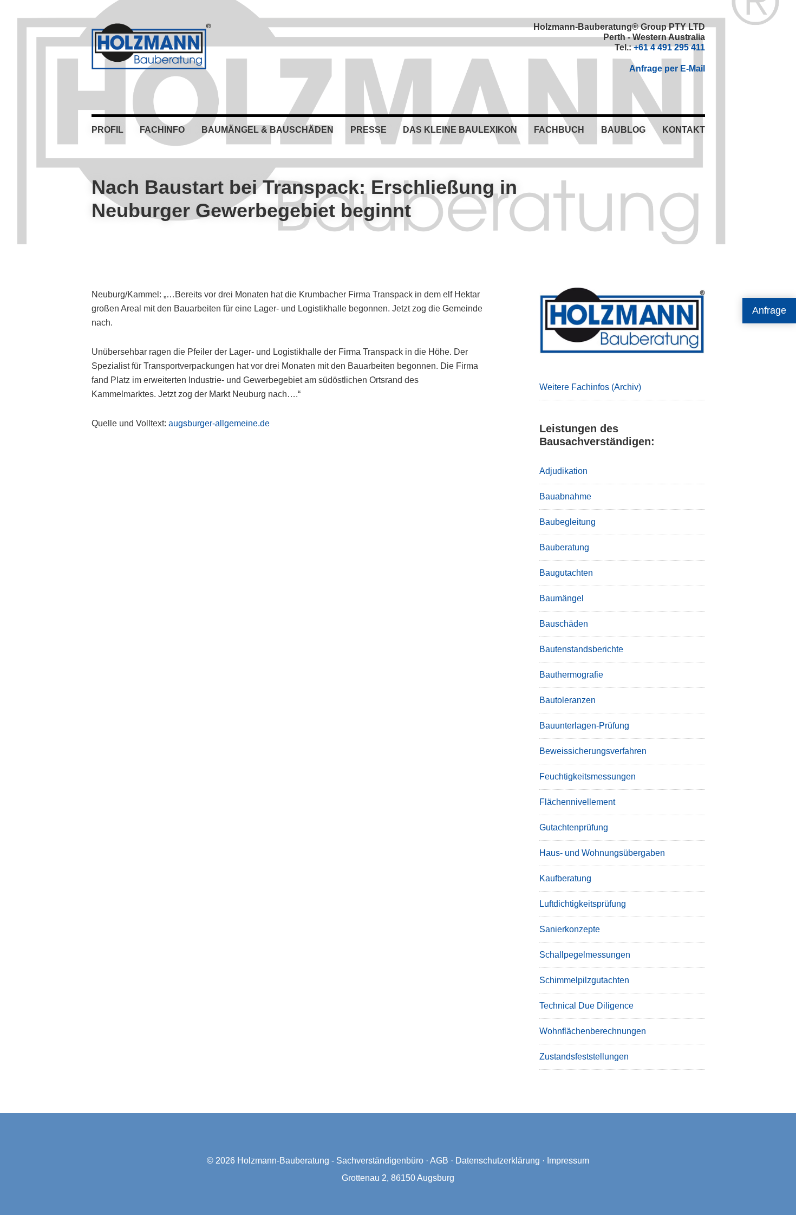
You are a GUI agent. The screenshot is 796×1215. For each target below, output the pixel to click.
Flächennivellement (577, 802)
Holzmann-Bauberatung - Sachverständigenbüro (330, 1160)
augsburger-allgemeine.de (219, 423)
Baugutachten (566, 572)
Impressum (568, 1160)
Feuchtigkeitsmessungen (587, 776)
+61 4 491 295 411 (669, 47)
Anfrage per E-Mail (667, 68)
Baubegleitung (567, 522)
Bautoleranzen (567, 700)
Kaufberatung (565, 878)
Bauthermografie (571, 674)
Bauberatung (564, 547)
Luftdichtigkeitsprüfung (582, 903)
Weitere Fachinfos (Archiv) (590, 387)
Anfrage (769, 310)
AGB (439, 1160)
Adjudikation (563, 471)
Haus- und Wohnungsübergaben (602, 852)
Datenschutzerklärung (497, 1160)
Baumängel (561, 598)
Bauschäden (563, 623)
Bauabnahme (565, 496)
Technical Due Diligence (586, 1005)
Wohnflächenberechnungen (592, 1031)
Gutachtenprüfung (573, 827)
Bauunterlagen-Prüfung (584, 725)
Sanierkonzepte (569, 929)
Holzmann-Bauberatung (151, 46)
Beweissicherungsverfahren (593, 751)
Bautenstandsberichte (581, 649)
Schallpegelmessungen (584, 954)
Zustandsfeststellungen (584, 1056)
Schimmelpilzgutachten (584, 980)
